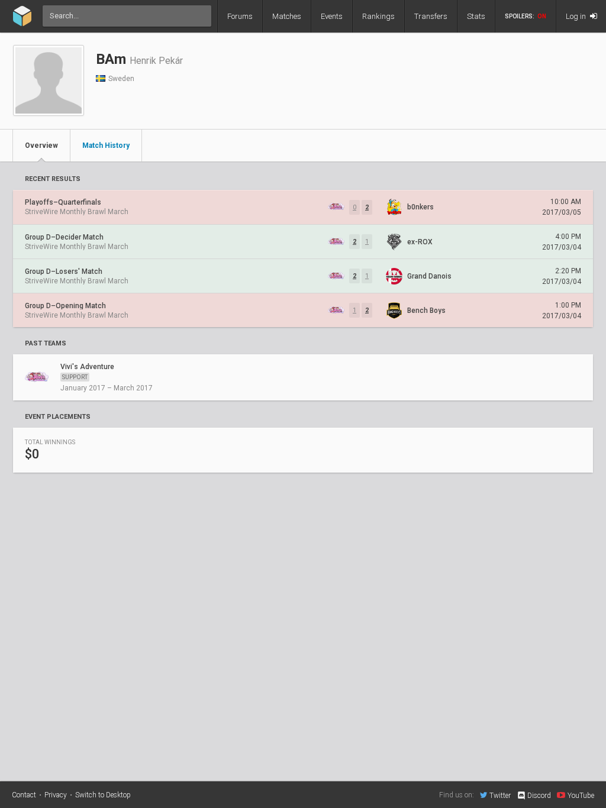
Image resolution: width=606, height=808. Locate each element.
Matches (286, 16)
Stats (476, 16)
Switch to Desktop (103, 795)
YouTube (581, 795)
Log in (577, 16)
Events (332, 16)
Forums (240, 16)
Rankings (378, 16)
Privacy (55, 795)
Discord (539, 795)
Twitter (500, 795)
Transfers (430, 16)
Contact (24, 795)
